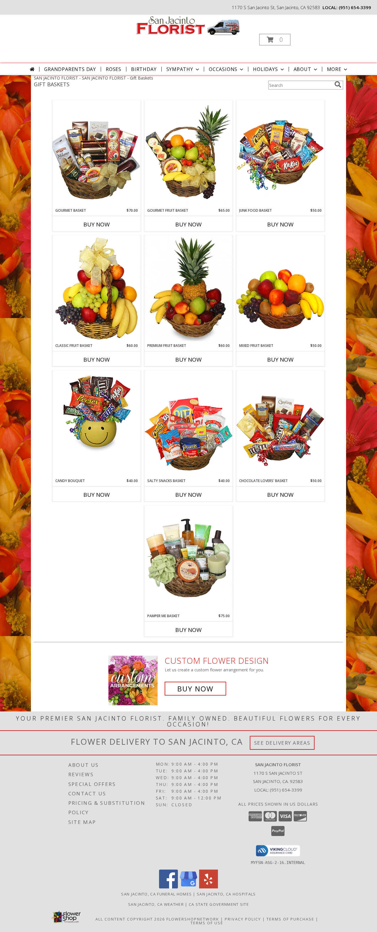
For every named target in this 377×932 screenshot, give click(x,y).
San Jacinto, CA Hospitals (226, 894)
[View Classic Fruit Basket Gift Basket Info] (96, 289)
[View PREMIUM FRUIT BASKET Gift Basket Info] (188, 289)
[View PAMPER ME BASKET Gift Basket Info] (188, 559)
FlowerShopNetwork (192, 919)
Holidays (265, 69)
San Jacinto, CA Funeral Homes (156, 894)
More (334, 69)
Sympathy (179, 69)
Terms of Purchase (290, 919)
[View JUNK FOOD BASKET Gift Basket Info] (280, 154)
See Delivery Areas (282, 742)
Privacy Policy (243, 919)
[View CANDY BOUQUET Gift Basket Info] (96, 413)
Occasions (223, 69)
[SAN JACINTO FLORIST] (188, 25)
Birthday (143, 69)
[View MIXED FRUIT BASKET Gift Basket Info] (280, 289)
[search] (338, 84)
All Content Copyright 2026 (130, 919)
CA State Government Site (219, 904)
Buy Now (96, 224)
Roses (113, 69)
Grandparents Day (70, 69)
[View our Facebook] (168, 887)
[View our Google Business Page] (188, 887)
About (302, 69)
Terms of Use (207, 923)
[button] (274, 39)
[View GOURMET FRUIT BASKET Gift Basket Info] (188, 154)
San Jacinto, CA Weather (156, 904)
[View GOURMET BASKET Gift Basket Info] (96, 153)
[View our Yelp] (208, 887)
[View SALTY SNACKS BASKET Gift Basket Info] (188, 424)
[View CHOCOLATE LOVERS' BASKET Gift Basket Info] (280, 424)
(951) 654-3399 (355, 7)
